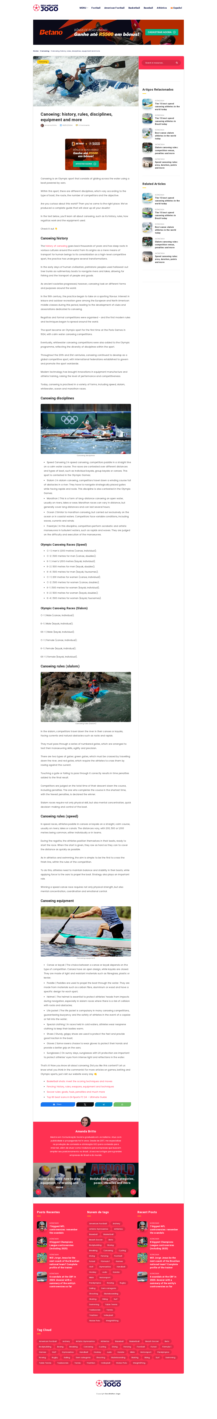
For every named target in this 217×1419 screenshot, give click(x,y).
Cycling (122, 1250)
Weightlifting (112, 1320)
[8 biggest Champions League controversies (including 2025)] (42, 1242)
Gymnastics (105, 1266)
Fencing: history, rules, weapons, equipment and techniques (80, 1086)
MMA (91, 1277)
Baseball (148, 8)
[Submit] (177, 62)
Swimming (94, 1304)
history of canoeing (56, 245)
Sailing (92, 1288)
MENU (83, 8)
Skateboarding (111, 1293)
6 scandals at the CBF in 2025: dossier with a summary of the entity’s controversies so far (62, 1281)
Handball (121, 1266)
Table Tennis (111, 1304)
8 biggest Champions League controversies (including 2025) (61, 1245)
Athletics (162, 8)
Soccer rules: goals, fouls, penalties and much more (76, 1091)
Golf (91, 1266)
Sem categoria (108, 1288)
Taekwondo (95, 1309)
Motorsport (105, 1277)
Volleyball (108, 1315)
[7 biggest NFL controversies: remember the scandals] (42, 1226)
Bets (111, 1239)
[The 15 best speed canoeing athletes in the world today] (147, 104)
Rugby (123, 1283)
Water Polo (94, 1320)
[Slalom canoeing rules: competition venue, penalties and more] (147, 148)
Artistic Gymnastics (98, 1229)
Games (119, 1261)
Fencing (104, 1256)
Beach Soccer (96, 1239)
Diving (92, 1256)
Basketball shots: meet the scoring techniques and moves (79, 1081)
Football (96, 8)
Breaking (93, 1250)
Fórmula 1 (105, 1261)
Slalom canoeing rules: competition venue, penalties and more (166, 150)
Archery (116, 1223)
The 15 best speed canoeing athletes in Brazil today (165, 121)
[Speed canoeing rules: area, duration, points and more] (147, 162)
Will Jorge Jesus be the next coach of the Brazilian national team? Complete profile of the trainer (64, 1262)
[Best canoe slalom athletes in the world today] (147, 133)
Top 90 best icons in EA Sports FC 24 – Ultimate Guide (77, 1097)
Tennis (109, 1309)
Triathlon (93, 1315)
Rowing (110, 1283)
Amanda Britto (85, 1131)
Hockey (92, 1272)
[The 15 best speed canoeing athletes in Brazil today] (147, 118)
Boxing (110, 1245)
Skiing (105, 1299)
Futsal (92, 1261)
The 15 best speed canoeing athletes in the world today (167, 106)
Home (35, 51)
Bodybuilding (95, 1245)
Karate (116, 1272)
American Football (114, 8)
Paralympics (95, 1283)
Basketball (134, 8)
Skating (92, 1299)
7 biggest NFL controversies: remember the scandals (63, 1229)
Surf (116, 1299)
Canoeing (44, 51)
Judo (104, 1272)
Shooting (93, 1293)
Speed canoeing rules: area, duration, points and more (166, 165)
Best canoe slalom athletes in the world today (165, 136)
